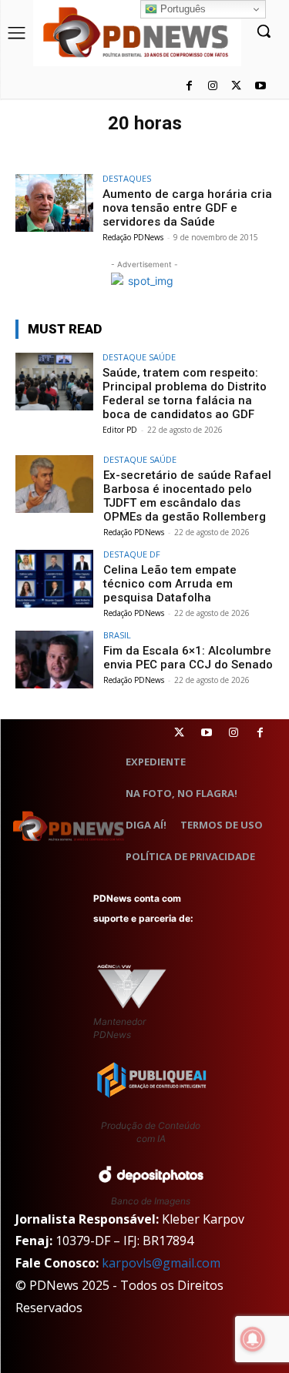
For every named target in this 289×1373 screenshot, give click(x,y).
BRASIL (117, 635)
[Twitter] (179, 732)
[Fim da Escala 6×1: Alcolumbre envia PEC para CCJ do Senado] (54, 659)
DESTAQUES (126, 178)
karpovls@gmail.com (161, 1262)
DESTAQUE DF (131, 554)
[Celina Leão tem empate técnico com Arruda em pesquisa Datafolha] (54, 579)
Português (181, 9)
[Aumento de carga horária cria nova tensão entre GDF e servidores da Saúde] (54, 203)
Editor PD (119, 429)
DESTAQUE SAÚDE (139, 357)
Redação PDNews (132, 237)
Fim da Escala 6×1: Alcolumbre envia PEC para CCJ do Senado (188, 657)
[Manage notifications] (252, 1339)
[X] (236, 87)
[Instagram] (213, 87)
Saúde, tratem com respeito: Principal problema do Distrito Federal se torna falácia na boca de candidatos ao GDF (184, 393)
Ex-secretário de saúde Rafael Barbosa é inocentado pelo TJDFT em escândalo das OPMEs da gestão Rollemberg (187, 496)
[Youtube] (260, 87)
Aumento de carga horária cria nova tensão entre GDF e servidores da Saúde (187, 208)
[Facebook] (189, 87)
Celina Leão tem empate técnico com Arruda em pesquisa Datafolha (170, 583)
